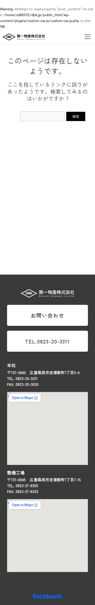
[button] (88, 37)
